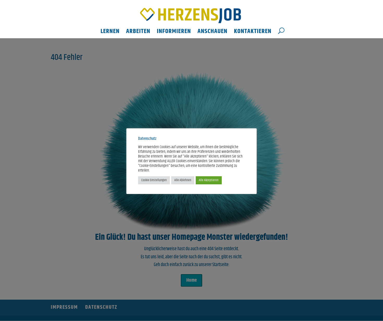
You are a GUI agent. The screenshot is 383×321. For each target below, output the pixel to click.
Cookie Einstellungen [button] (154, 180)
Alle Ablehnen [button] (182, 180)
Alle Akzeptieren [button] (209, 180)
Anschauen (212, 32)
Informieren (174, 32)
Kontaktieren (252, 32)
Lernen (110, 32)
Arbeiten (138, 32)
